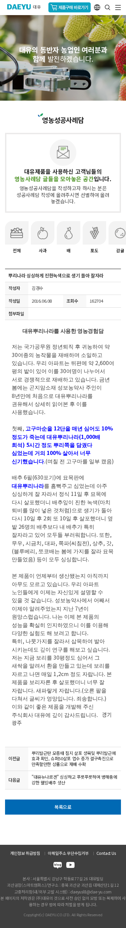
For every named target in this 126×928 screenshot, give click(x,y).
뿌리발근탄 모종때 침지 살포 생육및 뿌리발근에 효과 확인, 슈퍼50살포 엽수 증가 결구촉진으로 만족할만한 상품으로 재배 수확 (74, 759)
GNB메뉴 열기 (118, 7)
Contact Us (106, 853)
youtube (70, 866)
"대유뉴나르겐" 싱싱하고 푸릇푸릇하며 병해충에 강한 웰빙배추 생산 (74, 780)
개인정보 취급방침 (25, 853)
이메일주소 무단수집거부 (68, 853)
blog (57, 866)
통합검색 (107, 7)
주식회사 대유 (27, 6)
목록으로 (63, 807)
